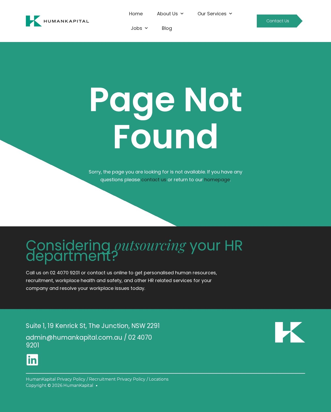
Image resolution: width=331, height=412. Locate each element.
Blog (167, 28)
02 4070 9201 (65, 272)
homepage (217, 179)
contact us (153, 179)
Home (136, 13)
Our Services (212, 13)
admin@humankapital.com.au (74, 337)
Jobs (136, 28)
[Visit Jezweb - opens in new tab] (96, 385)
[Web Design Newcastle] (96, 385)
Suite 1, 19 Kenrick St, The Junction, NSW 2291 (93, 326)
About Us (167, 13)
